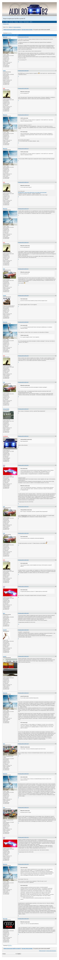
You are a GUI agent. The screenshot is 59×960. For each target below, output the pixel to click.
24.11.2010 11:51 (25, 382)
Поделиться (20, 70)
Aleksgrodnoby (6, 409)
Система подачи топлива (27, 29)
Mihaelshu (5, 37)
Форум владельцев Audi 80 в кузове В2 (12, 29)
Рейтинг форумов (42, 950)
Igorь (4, 613)
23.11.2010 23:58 (25, 295)
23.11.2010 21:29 (25, 208)
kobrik (4, 70)
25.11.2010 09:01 (25, 465)
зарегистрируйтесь (17, 27)
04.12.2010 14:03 (26, 918)
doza (4, 743)
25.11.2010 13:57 (25, 506)
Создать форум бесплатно (51, 950)
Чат (3, 21)
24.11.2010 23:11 (25, 436)
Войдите (10, 27)
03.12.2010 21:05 (26, 807)
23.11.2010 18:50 (25, 70)
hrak (4, 268)
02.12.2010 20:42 (26, 656)
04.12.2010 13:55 (26, 864)
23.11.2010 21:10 (25, 114)
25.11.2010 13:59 (25, 533)
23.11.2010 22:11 (25, 268)
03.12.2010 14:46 (26, 743)
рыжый (4, 656)
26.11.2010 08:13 (25, 586)
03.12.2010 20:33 (26, 773)
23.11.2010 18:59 (25, 88)
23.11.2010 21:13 (25, 148)
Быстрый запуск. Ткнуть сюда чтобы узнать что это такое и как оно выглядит (32, 192)
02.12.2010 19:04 (26, 629)
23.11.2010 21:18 (25, 182)
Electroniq (5, 918)
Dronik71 (5, 629)
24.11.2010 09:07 (25, 322)
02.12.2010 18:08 (26, 613)
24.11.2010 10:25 (25, 355)
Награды (16, 21)
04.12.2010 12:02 (26, 837)
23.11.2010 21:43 (25, 242)
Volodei (4, 295)
